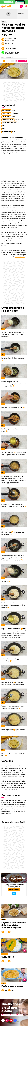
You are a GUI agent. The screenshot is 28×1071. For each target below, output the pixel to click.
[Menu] (21, 6)
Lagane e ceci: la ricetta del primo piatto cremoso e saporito (13, 925)
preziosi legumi (21, 255)
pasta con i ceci (20, 142)
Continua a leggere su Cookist (14, 822)
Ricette (9, 872)
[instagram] (7, 1020)
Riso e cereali (16, 872)
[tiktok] (3, 1020)
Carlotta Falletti (9, 57)
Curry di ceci (7, 957)
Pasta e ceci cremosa (12, 986)
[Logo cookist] (6, 6)
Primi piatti (3, 872)
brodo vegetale (13, 198)
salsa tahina (15, 241)
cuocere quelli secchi (18, 219)
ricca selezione (20, 257)
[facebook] (15, 1020)
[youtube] (11, 1020)
